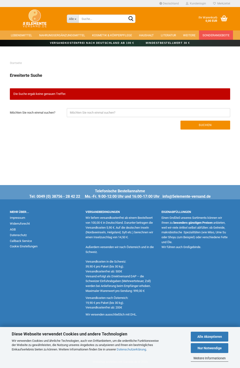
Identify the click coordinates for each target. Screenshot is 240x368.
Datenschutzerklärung (131, 349)
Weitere (189, 35)
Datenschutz (18, 235)
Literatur (168, 35)
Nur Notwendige (210, 348)
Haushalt (146, 35)
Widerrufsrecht (20, 223)
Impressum (17, 217)
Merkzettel (223, 3)
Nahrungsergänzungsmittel (62, 35)
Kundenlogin (197, 3)
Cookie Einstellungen (24, 246)
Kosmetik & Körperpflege (112, 35)
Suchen (205, 125)
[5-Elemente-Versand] (35, 18)
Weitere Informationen (209, 358)
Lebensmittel (21, 35)
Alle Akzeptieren (209, 336)
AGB (13, 229)
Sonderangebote (215, 35)
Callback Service (21, 241)
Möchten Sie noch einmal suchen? (32, 112)
